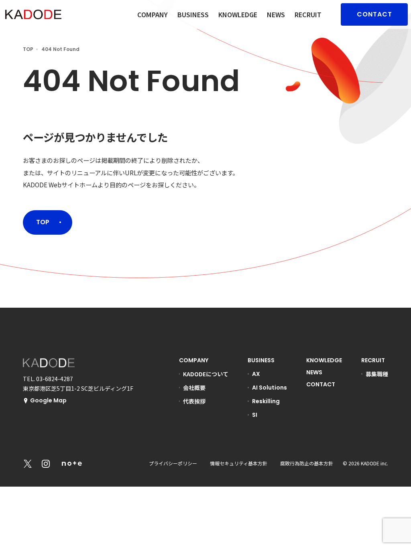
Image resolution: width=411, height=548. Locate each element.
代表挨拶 (194, 401)
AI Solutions (269, 388)
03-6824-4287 (54, 379)
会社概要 (194, 388)
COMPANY (152, 14)
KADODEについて (205, 374)
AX (256, 374)
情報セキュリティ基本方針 (238, 463)
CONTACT (374, 14)
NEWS (276, 14)
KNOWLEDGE (237, 14)
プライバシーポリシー (173, 463)
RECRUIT (308, 14)
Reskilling (266, 401)
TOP (28, 49)
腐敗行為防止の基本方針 (306, 463)
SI (254, 415)
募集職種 (377, 374)
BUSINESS (193, 14)
